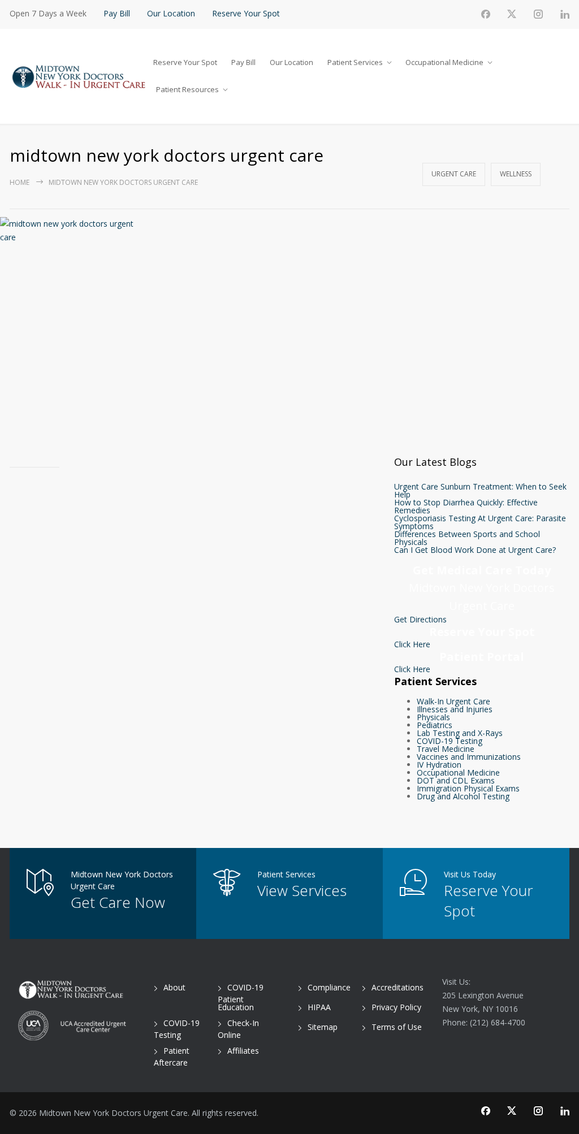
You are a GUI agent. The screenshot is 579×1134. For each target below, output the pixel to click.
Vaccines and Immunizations (469, 756)
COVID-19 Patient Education (240, 997)
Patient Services (355, 62)
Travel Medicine (445, 748)
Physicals (433, 717)
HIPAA (319, 1007)
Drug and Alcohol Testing (463, 796)
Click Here (412, 644)
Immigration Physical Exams (468, 788)
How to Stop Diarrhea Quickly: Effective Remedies (466, 506)
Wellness (516, 174)
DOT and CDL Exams (456, 780)
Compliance (329, 987)
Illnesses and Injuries (454, 709)
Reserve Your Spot (246, 13)
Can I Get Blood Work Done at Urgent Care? (475, 549)
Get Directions (420, 619)
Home (19, 182)
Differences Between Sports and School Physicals (467, 538)
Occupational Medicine (444, 62)
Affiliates (243, 1050)
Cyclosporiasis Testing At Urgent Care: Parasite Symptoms (480, 522)
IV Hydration (439, 764)
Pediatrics (434, 725)
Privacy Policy (396, 1007)
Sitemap (323, 1027)
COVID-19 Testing (449, 740)
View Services (302, 890)
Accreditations (397, 987)
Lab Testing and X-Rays (460, 733)
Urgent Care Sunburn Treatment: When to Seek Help (480, 490)
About (174, 987)
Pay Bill (116, 13)
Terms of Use (396, 1027)
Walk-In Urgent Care (453, 701)
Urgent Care (453, 174)
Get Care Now (118, 902)
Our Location (171, 13)
